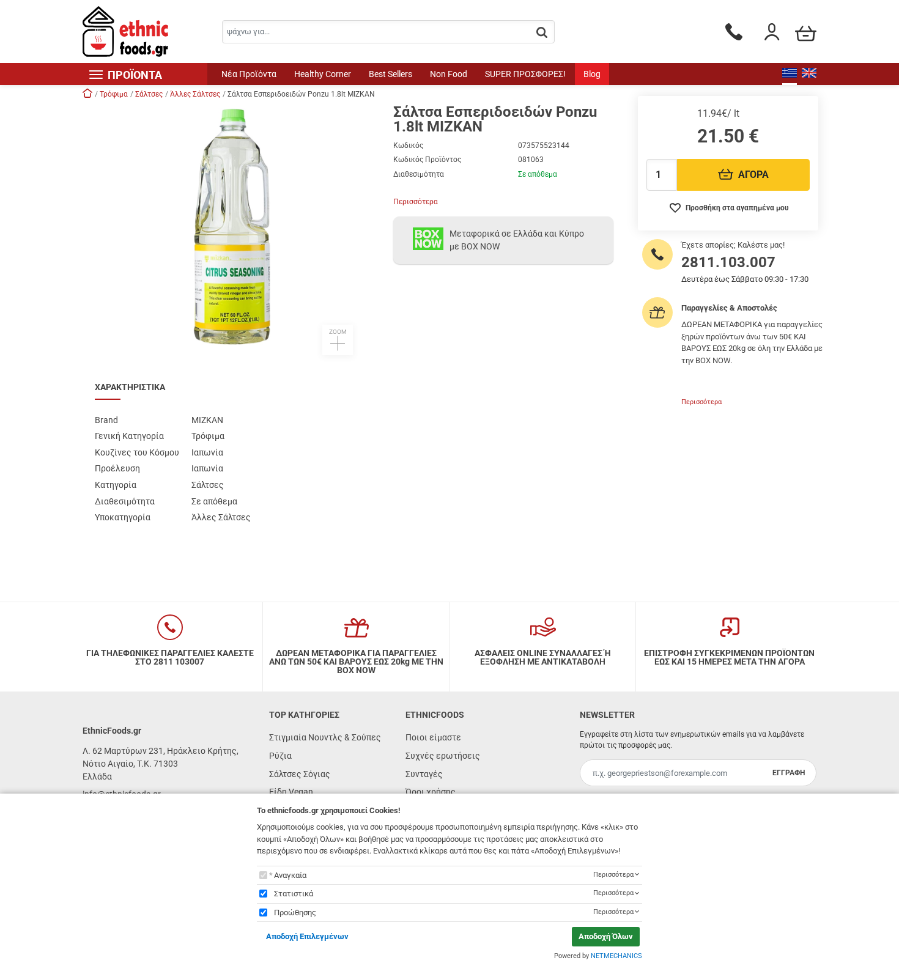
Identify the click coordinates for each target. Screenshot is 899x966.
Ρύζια (280, 756)
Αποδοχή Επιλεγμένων (307, 936)
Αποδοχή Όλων (606, 936)
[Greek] (789, 74)
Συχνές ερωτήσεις (442, 756)
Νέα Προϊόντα (248, 74)
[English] (809, 74)
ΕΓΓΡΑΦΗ (788, 773)
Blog (592, 74)
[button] (231, 230)
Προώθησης (295, 912)
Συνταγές (424, 774)
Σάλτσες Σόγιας (299, 774)
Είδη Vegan (291, 792)
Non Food (448, 74)
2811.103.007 (728, 262)
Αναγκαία (290, 875)
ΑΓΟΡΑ (753, 174)
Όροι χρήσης (430, 792)
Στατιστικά (293, 893)
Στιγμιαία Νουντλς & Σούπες (325, 737)
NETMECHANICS (616, 956)
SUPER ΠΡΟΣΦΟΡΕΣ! (525, 74)
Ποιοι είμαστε (433, 737)
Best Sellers (390, 74)
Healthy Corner (322, 74)
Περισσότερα (415, 201)
